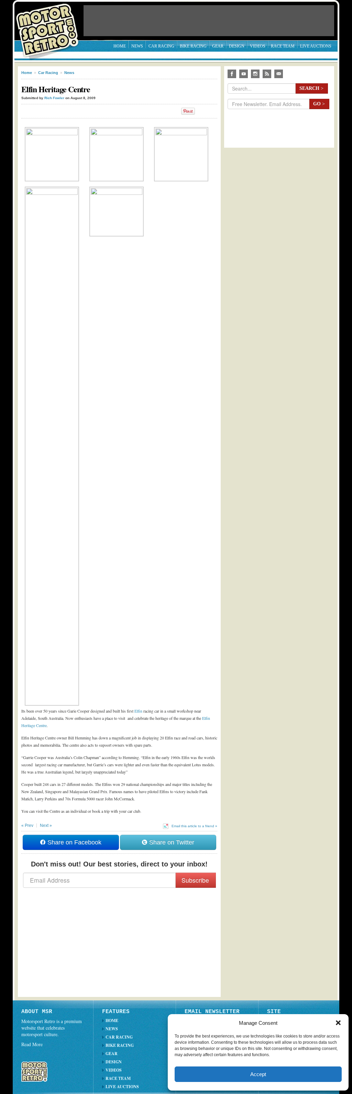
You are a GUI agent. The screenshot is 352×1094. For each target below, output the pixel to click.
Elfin (138, 711)
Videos (257, 46)
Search (311, 88)
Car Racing (161, 46)
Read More (32, 1044)
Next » (46, 825)
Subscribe (195, 880)
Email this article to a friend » (194, 826)
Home (119, 46)
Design (236, 46)
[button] (338, 1022)
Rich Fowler (54, 98)
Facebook (232, 74)
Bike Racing (193, 46)
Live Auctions (315, 46)
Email (278, 74)
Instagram (255, 74)
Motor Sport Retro (50, 25)
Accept (258, 1074)
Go (319, 103)
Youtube (243, 74)
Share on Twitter (170, 842)
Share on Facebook (73, 842)
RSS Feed (267, 74)
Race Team (283, 46)
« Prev (27, 825)
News (137, 46)
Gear (217, 46)
